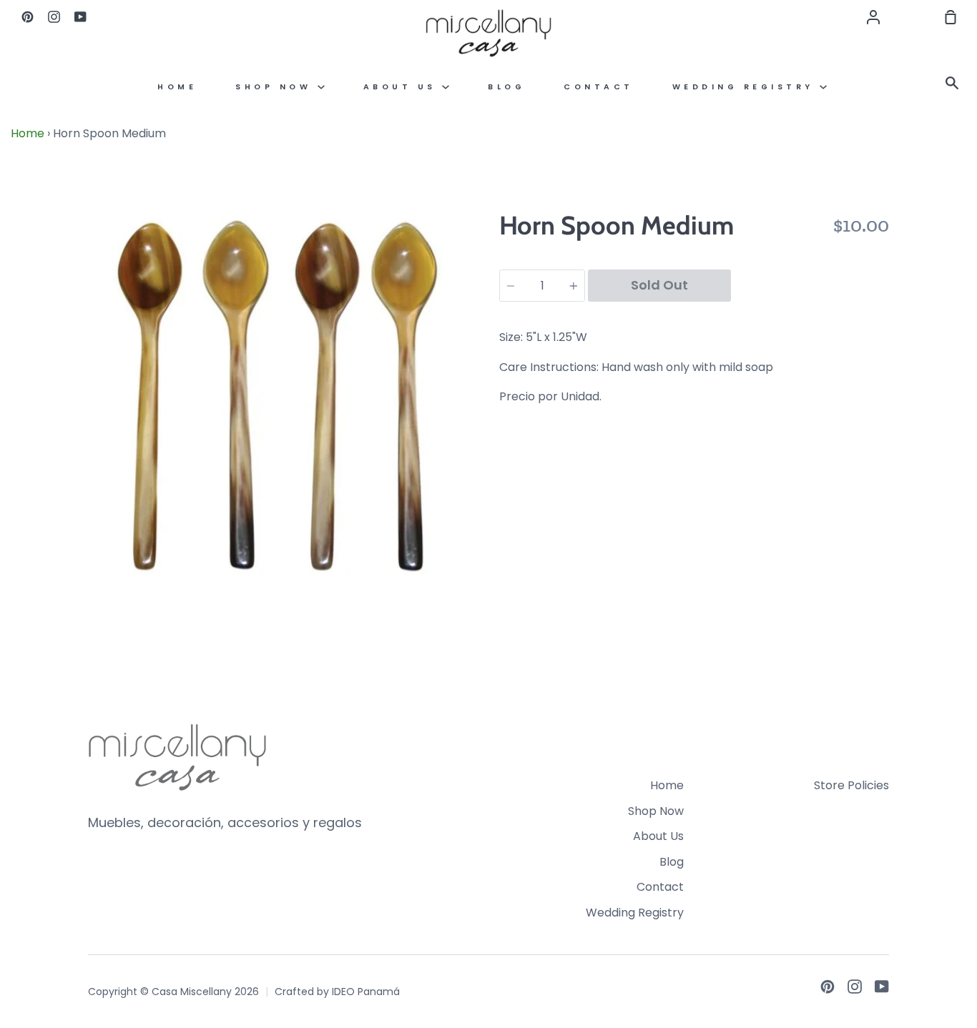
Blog (506, 86)
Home (177, 86)
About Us (403, 86)
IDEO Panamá (366, 991)
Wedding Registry (746, 86)
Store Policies (851, 785)
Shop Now (276, 86)
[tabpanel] (283, 402)
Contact (599, 86)
